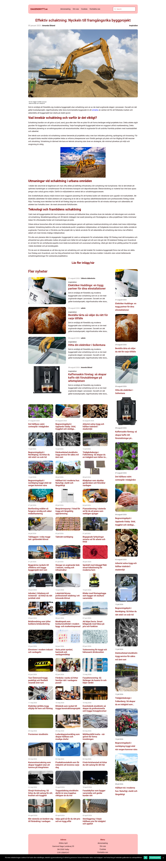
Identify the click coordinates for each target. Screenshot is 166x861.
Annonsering (65, 9)
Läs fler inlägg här (83, 262)
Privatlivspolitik (155, 857)
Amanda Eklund (48, 25)
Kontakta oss (95, 9)
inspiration (133, 25)
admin (83, 308)
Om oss (76, 9)
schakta (95, 110)
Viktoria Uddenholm (88, 278)
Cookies (84, 9)
